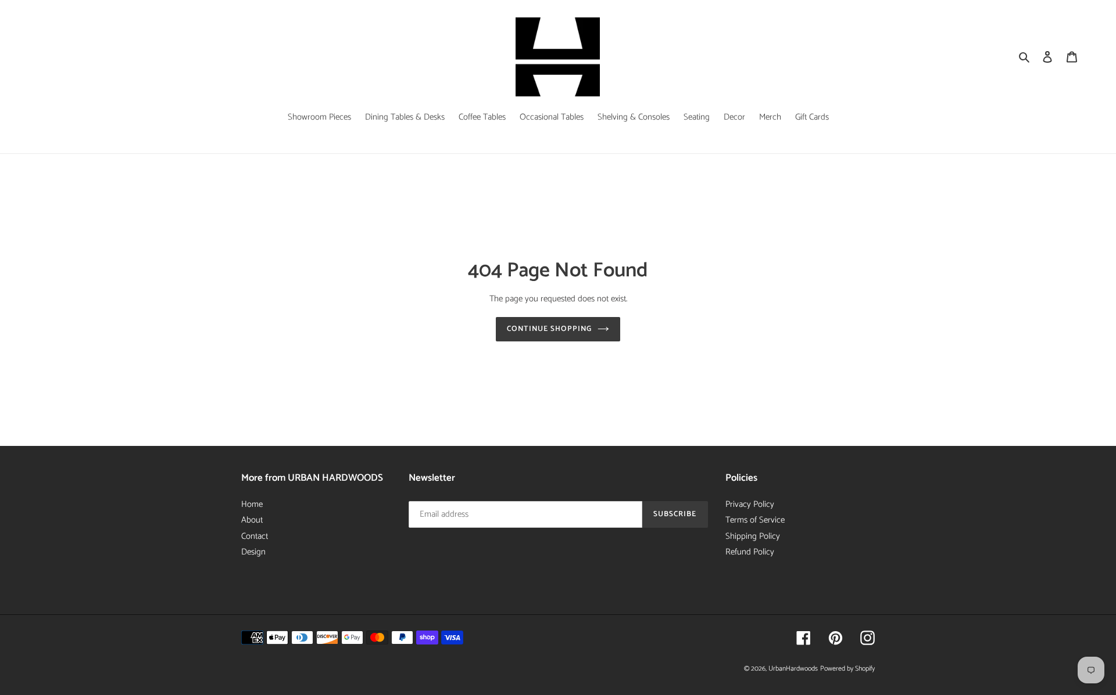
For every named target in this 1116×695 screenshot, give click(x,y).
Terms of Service (755, 520)
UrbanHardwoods (793, 668)
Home (252, 504)
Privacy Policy (749, 504)
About (252, 520)
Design (253, 552)
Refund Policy (749, 552)
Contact (254, 536)
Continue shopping (549, 329)
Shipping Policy (752, 536)
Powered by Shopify (847, 668)
